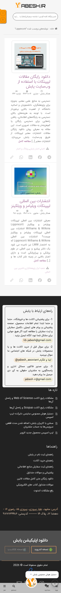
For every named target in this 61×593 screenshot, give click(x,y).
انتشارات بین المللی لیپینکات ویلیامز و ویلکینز (30, 203)
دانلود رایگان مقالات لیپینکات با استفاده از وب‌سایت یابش (34, 82)
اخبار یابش (34, 149)
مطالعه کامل (24, 141)
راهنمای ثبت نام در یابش (40, 455)
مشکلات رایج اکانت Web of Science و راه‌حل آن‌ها (29, 400)
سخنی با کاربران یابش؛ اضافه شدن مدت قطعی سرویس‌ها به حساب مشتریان (29, 425)
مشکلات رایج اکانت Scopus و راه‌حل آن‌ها (31, 408)
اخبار (43, 149)
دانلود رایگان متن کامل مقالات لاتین (35, 479)
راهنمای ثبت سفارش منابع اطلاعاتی (35, 467)
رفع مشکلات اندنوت (43, 491)
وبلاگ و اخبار (22, 149)
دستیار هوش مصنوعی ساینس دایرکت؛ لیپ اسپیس (31, 415)
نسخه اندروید (41, 549)
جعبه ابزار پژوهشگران (35, 268)
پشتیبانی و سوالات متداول (40, 473)
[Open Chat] (55, 583)
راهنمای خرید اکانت (43, 461)
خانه (52, 29)
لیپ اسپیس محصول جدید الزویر (36, 433)
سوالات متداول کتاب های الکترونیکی (34, 485)
